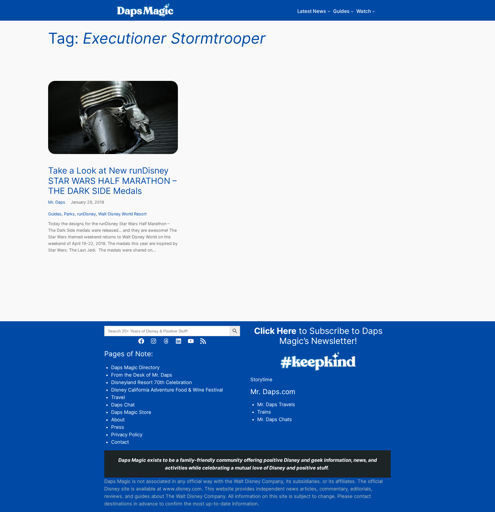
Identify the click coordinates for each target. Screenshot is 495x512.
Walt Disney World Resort (122, 213)
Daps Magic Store (131, 412)
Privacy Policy (126, 434)
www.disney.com (182, 489)
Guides (55, 213)
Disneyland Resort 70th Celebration (151, 382)
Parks (69, 213)
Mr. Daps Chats (274, 419)
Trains (264, 412)
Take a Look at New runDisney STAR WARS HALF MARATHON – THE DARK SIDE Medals (112, 181)
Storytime (261, 379)
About (118, 420)
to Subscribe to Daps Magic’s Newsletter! (318, 336)
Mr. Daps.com (272, 392)
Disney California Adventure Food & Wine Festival (167, 390)
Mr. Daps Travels (276, 404)
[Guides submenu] (352, 11)
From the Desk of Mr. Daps (141, 375)
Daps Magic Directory (135, 367)
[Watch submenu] (373, 11)
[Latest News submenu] (328, 11)
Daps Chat (123, 405)
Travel (118, 397)
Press (117, 427)
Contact (120, 442)
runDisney (86, 213)
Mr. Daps (56, 202)
